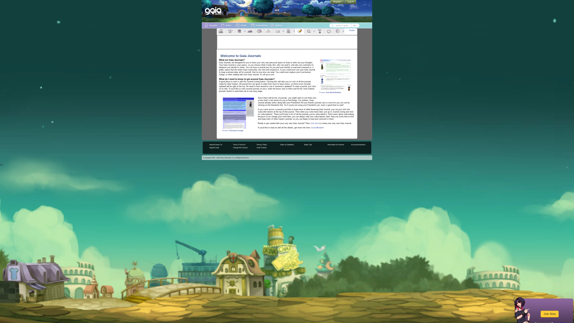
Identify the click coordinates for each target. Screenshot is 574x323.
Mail (277, 31)
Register (337, 2)
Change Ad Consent (240, 147)
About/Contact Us (215, 144)
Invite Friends (262, 147)
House (239, 31)
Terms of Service (239, 144)
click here (314, 123)
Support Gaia (214, 147)
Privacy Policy (262, 144)
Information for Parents (336, 144)
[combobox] (344, 25)
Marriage (328, 31)
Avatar (230, 31)
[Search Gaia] (332, 25)
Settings (337, 31)
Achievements (319, 31)
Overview (221, 31)
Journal (299, 31)
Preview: (330, 92)
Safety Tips (308, 144)
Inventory (268, 31)
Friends (288, 31)
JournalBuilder (317, 128)
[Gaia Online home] (214, 11)
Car (250, 31)
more (245, 31)
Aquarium (259, 31)
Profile (352, 30)
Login (350, 2)
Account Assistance (358, 144)
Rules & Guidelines (287, 144)
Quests (308, 31)
